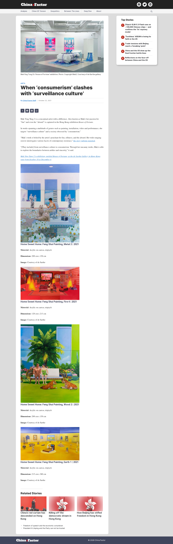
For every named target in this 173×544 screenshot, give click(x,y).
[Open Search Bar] (151, 11)
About (98, 11)
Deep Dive (88, 11)
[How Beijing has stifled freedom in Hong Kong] (90, 503)
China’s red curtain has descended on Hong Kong (33, 515)
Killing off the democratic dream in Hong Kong (60, 515)
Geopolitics (55, 11)
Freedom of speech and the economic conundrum (43, 526)
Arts (23, 83)
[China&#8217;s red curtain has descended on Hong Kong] (33, 503)
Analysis (24, 11)
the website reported (84, 140)
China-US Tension (39, 11)
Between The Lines (71, 11)
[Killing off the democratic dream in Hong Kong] (62, 503)
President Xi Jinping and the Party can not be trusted (44, 528)
